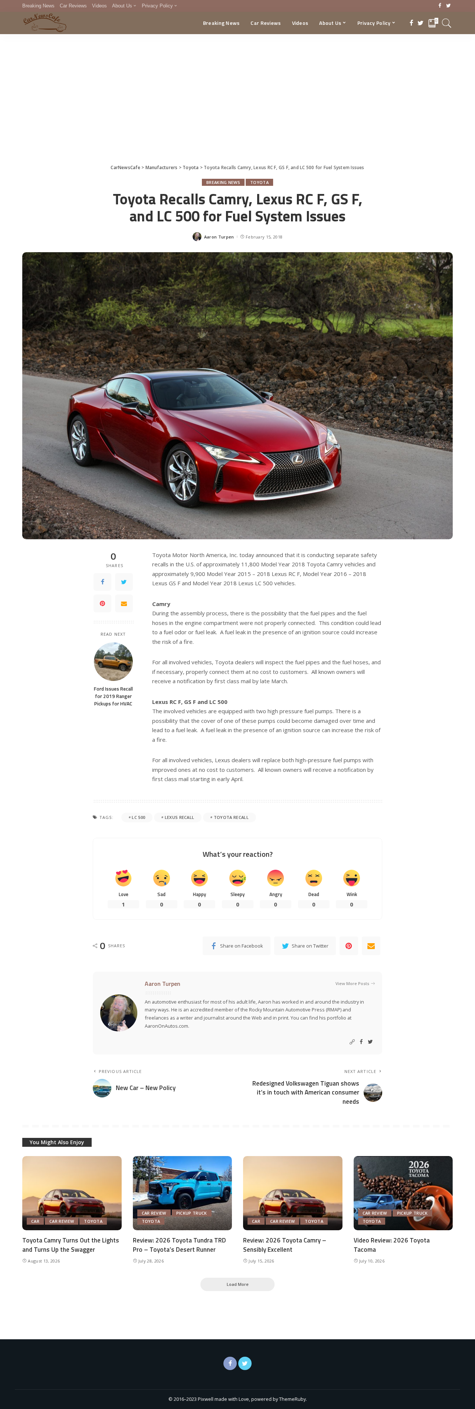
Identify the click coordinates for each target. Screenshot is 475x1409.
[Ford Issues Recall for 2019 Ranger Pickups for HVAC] (113, 661)
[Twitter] (448, 6)
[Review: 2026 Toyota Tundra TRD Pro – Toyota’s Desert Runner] (182, 1193)
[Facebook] (440, 6)
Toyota (259, 182)
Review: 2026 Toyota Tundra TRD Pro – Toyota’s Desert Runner (179, 1244)
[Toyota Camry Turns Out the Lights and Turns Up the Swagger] (72, 1193)
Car (35, 1221)
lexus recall (179, 817)
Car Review (61, 1221)
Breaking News (223, 182)
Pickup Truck (191, 1213)
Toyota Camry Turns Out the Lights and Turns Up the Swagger (70, 1244)
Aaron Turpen (219, 237)
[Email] (124, 603)
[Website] (352, 1042)
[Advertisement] (237, 90)
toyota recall (231, 817)
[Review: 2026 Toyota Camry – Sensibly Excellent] (293, 1193)
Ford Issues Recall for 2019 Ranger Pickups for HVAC (113, 696)
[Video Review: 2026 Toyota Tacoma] (403, 1193)
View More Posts (352, 983)
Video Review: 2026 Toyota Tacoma (392, 1244)
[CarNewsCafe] (45, 23)
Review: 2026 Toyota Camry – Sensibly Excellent (284, 1244)
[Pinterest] (102, 603)
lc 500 (138, 817)
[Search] (447, 23)
